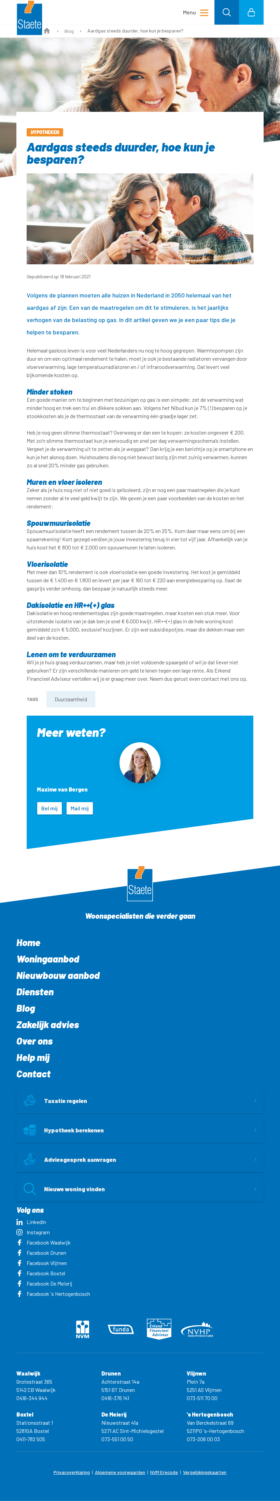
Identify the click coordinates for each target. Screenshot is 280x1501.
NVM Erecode (164, 1472)
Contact (33, 1073)
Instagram (38, 1232)
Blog (69, 31)
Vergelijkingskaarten (204, 1472)
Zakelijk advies (47, 1024)
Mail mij (80, 808)
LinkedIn (36, 1222)
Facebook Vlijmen (47, 1263)
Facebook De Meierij (49, 1283)
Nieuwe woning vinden (74, 1188)
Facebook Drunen (46, 1252)
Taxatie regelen (65, 1100)
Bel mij (49, 808)
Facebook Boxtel (46, 1273)
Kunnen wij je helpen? (271, 83)
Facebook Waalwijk (49, 1242)
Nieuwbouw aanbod (58, 975)
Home (28, 942)
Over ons (34, 1041)
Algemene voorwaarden (120, 1472)
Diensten (35, 991)
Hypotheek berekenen (74, 1130)
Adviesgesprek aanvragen (80, 1159)
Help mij (33, 1057)
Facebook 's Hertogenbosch (58, 1293)
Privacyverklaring (72, 1472)
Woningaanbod (47, 959)
